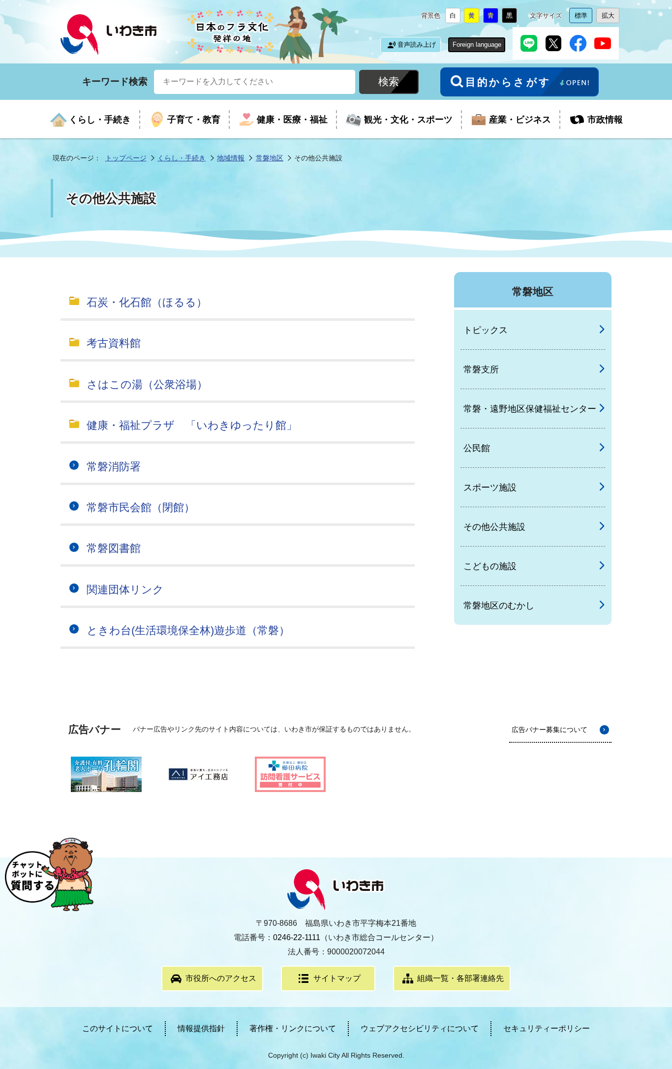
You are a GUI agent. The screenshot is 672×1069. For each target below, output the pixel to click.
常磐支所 (481, 369)
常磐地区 (269, 158)
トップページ (126, 158)
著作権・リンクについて (292, 1028)
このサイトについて (117, 1028)
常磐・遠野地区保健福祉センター (529, 409)
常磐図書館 (114, 548)
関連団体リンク (125, 589)
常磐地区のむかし (498, 606)
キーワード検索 (115, 81)
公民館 (476, 448)
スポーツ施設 (490, 487)
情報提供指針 (201, 1028)
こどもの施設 (490, 566)
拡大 (610, 17)
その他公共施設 (494, 527)
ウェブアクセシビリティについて (420, 1028)
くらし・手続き (181, 158)
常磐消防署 (114, 466)
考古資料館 (114, 343)
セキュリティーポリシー (546, 1028)
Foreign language (477, 44)
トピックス (485, 330)
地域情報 (230, 158)
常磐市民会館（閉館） (141, 507)
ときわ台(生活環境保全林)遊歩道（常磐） (188, 630)
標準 (583, 17)
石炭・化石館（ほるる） (147, 302)
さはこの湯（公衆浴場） (147, 384)
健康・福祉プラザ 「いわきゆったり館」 (192, 425)
